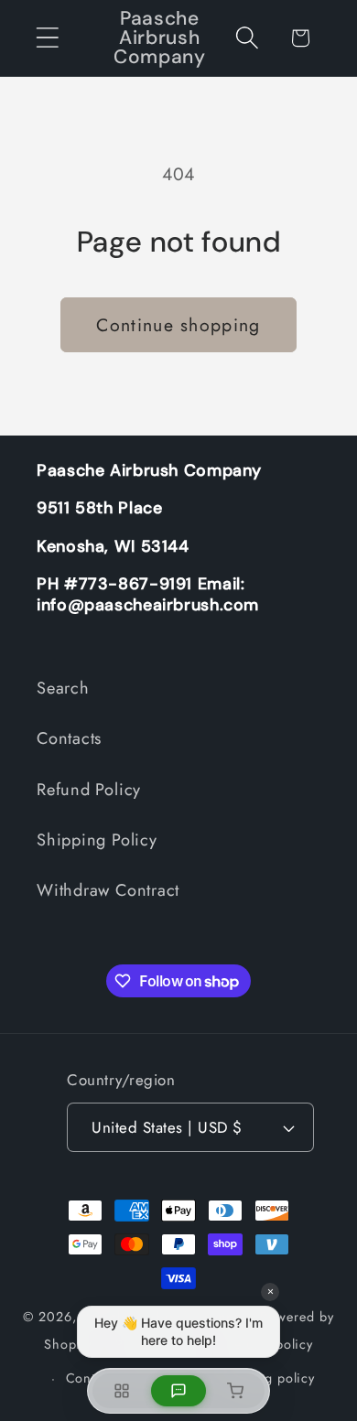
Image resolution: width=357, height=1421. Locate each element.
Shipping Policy (97, 840)
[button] (47, 38)
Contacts (69, 738)
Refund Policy (89, 790)
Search (63, 688)
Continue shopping (178, 325)
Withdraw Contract (108, 890)
